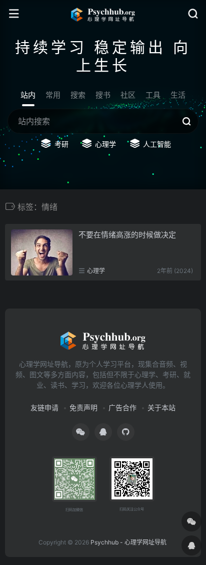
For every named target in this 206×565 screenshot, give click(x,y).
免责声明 (84, 407)
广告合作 (122, 407)
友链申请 (44, 407)
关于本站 (162, 407)
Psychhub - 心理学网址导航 (128, 542)
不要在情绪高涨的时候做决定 (127, 234)
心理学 (96, 270)
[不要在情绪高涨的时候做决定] (41, 252)
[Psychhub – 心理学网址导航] (103, 14)
